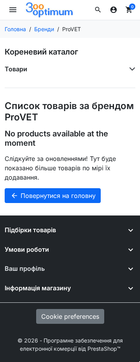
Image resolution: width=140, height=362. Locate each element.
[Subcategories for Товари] (130, 69)
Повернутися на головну (53, 196)
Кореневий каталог (41, 52)
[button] (98, 10)
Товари (16, 69)
